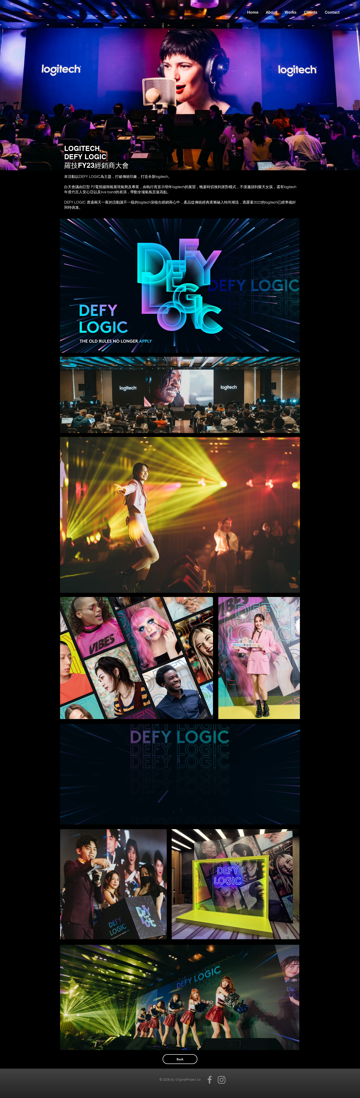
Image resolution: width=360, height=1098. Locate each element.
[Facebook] (209, 1080)
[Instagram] (221, 1080)
